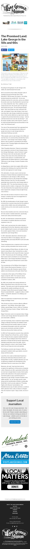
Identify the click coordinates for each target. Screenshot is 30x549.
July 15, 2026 (4, 46)
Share (4, 49)
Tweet (11, 49)
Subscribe (15, 513)
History (15, 506)
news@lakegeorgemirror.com (16, 523)
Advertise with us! (15, 508)
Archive (15, 511)
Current (15, 509)
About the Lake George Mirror (15, 504)
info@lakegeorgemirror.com (18, 499)
